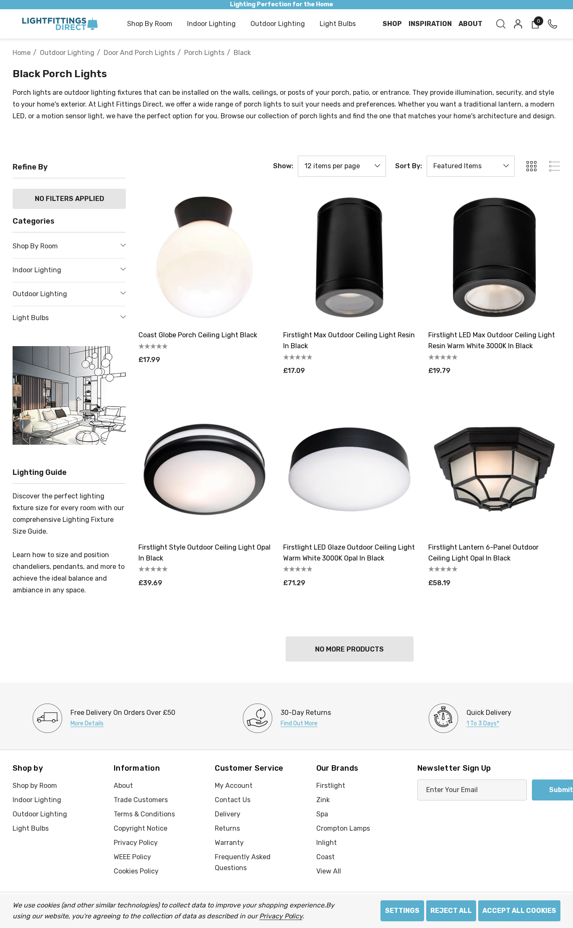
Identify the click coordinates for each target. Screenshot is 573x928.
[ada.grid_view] (531, 166)
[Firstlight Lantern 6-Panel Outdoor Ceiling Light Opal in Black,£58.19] (494, 469)
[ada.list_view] (554, 166)
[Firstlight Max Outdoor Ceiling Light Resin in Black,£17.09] (349, 257)
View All (328, 871)
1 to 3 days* (482, 723)
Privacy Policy (280, 916)
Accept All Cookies (519, 911)
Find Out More (299, 723)
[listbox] (471, 166)
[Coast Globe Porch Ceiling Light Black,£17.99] (204, 257)
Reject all (451, 911)
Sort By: (408, 166)
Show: (283, 166)
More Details (87, 723)
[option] (104, 718)
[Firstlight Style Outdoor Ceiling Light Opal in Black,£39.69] (204, 469)
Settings (402, 911)
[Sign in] (517, 24)
